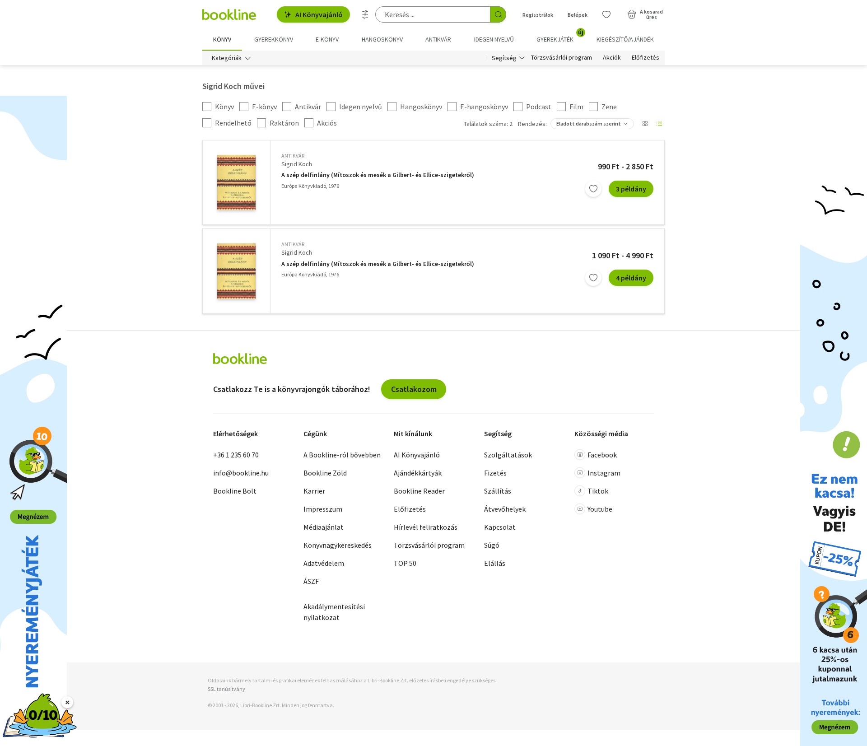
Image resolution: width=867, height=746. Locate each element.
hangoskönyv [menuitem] (382, 39)
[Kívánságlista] (606, 14)
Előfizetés (645, 57)
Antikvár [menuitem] (438, 39)
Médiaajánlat (323, 527)
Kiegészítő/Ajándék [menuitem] (625, 39)
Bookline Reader (419, 490)
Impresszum (322, 508)
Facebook (602, 454)
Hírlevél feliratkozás (425, 527)
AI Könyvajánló (319, 14)
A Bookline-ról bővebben (342, 454)
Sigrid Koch (296, 164)
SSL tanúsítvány (226, 688)
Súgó (491, 545)
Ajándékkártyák (418, 472)
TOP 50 (405, 563)
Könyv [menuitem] (222, 39)
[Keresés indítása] (498, 14)
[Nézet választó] (644, 123)
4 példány (631, 277)
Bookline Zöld (325, 472)
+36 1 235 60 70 (236, 454)
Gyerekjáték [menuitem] (559, 36)
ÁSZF (311, 581)
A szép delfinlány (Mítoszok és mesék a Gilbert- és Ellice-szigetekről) (377, 175)
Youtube (599, 508)
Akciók (612, 57)
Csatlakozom (414, 389)
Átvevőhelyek (505, 508)
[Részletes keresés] (365, 14)
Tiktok (597, 490)
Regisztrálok (537, 14)
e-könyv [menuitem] (327, 39)
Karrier (314, 490)
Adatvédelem (323, 563)
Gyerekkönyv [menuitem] (273, 39)
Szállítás (497, 490)
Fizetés (495, 472)
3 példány (631, 188)
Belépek (577, 14)
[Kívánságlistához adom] (593, 189)
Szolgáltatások (508, 454)
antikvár (292, 155)
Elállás (494, 563)
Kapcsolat (500, 527)
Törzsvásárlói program (561, 57)
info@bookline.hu (241, 472)
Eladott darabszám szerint (588, 123)
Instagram (603, 472)
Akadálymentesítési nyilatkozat (334, 612)
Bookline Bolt (234, 490)
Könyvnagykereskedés (337, 545)
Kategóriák (227, 58)
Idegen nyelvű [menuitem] (494, 39)
